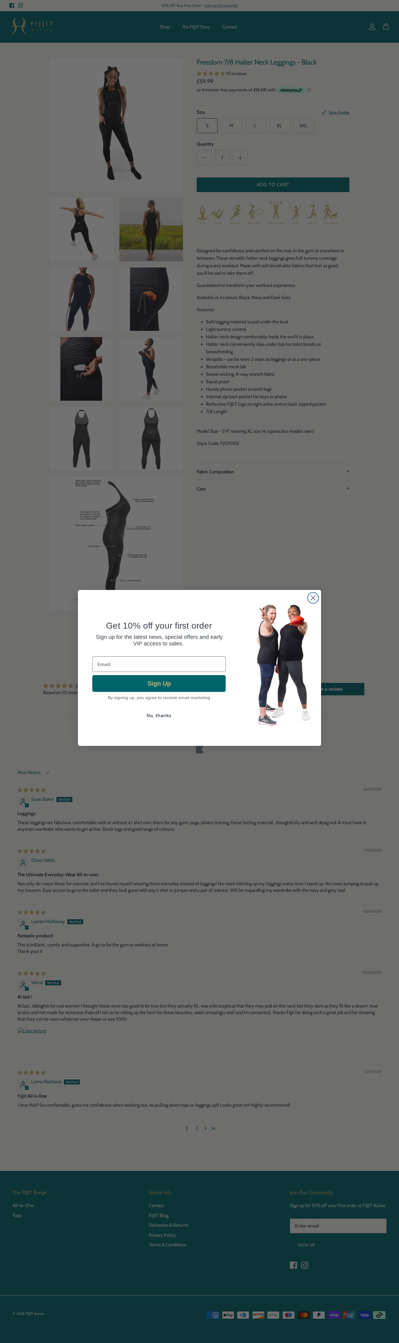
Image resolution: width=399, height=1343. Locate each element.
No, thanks (159, 715)
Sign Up (159, 683)
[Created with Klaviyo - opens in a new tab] (199, 749)
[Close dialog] (313, 597)
